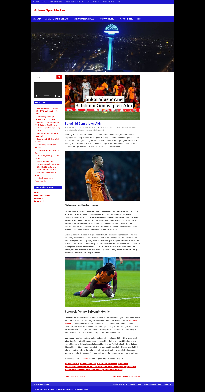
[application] (48, 90)
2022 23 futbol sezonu (88, 364)
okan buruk (131, 367)
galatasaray (122, 364)
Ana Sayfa (36, 2)
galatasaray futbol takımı (75, 367)
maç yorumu (121, 367)
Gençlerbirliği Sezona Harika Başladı (126, 376)
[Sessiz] (55, 96)
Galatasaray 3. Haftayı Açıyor (76, 376)
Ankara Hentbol (108, 2)
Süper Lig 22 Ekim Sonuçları (47, 167)
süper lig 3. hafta (80, 370)
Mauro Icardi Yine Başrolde (46, 170)
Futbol (121, 127)
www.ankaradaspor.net (65, 389)
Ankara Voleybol (93, 2)
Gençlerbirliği (39, 201)
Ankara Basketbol (120, 384)
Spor (87, 130)
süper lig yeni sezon (95, 370)
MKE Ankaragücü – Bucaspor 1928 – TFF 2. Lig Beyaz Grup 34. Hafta (46, 111)
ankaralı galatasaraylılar (106, 364)
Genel (126, 127)
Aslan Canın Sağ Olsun (45, 161)
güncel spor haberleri (78, 130)
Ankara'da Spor (114, 127)
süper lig (102, 130)
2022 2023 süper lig (72, 364)
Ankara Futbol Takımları (74, 2)
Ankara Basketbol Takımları (52, 2)
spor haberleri (93, 130)
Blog (118, 2)
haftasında (84, 359)
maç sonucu (111, 367)
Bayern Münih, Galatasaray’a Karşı (49, 164)
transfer (107, 370)
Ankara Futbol (135, 384)
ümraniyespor (117, 370)
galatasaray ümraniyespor (95, 367)
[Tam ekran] (59, 96)
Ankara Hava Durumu (42, 195)
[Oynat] (37, 96)
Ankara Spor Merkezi (50, 10)
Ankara (105, 127)
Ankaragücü (38, 198)
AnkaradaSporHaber (89, 127)
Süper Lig (69, 370)
